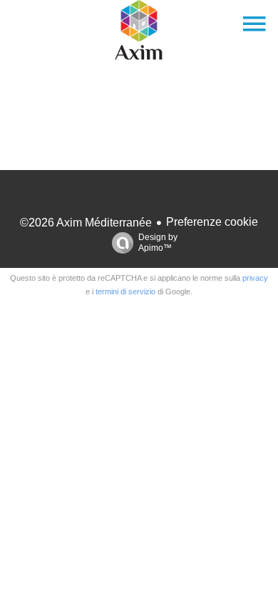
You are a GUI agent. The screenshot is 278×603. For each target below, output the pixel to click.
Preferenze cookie (212, 222)
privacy (255, 278)
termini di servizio (125, 291)
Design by (157, 242)
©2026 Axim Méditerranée (86, 222)
